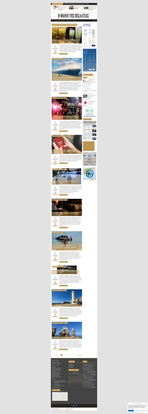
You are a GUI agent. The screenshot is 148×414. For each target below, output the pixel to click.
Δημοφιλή (85, 77)
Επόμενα (79, 355)
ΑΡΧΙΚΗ (55, 20)
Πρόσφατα (90, 77)
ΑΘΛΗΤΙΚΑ (85, 365)
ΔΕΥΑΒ (91, 365)
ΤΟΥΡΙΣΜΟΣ (86, 382)
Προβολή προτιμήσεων (143, 410)
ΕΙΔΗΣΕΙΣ (91, 367)
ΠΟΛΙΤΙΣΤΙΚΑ (69, 20)
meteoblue (84, 72)
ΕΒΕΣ (87, 367)
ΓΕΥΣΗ (88, 365)
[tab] (85, 77)
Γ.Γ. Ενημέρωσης (71, 365)
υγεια (93, 387)
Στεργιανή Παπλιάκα (86, 380)
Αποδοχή (131, 410)
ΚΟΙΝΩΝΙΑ (65, 169)
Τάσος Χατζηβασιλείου (92, 382)
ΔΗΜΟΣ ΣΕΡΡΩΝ (85, 366)
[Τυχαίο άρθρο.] (94, 20)
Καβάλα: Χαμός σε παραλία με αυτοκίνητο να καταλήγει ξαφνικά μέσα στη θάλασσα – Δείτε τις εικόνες (64, 247)
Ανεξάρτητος (70, 364)
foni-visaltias (55, 49)
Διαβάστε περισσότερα (63, 53)
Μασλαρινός (84, 374)
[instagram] (76, 405)
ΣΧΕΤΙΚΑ (74, 20)
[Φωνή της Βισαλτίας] (52, 20)
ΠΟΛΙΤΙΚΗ (86, 377)
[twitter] (73, 405)
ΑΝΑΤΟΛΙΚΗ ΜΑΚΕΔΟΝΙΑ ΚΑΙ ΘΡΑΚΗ (57, 169)
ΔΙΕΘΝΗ (89, 366)
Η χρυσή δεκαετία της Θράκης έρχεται (61, 305)
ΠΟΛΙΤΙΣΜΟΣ (91, 378)
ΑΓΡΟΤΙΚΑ (92, 364)
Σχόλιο (94, 77)
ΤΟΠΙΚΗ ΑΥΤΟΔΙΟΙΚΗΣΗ (87, 381)
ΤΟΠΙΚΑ (59, 20)
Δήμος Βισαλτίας (71, 366)
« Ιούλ (70, 385)
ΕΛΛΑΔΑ (65, 290)
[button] (146, 403)
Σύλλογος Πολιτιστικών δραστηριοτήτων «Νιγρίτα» (91, 96)
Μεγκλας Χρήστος (88, 374)
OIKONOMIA (87, 364)
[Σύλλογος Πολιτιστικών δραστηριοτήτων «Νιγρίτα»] (85, 97)
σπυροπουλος (89, 387)
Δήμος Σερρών (71, 367)
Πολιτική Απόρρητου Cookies (134, 412)
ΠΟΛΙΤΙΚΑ (63, 20)
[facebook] (71, 405)
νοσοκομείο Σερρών (85, 387)
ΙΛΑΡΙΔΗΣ (91, 370)
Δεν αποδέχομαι (137, 410)
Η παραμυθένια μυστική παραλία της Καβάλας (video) (65, 337)
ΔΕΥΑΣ (93, 365)
